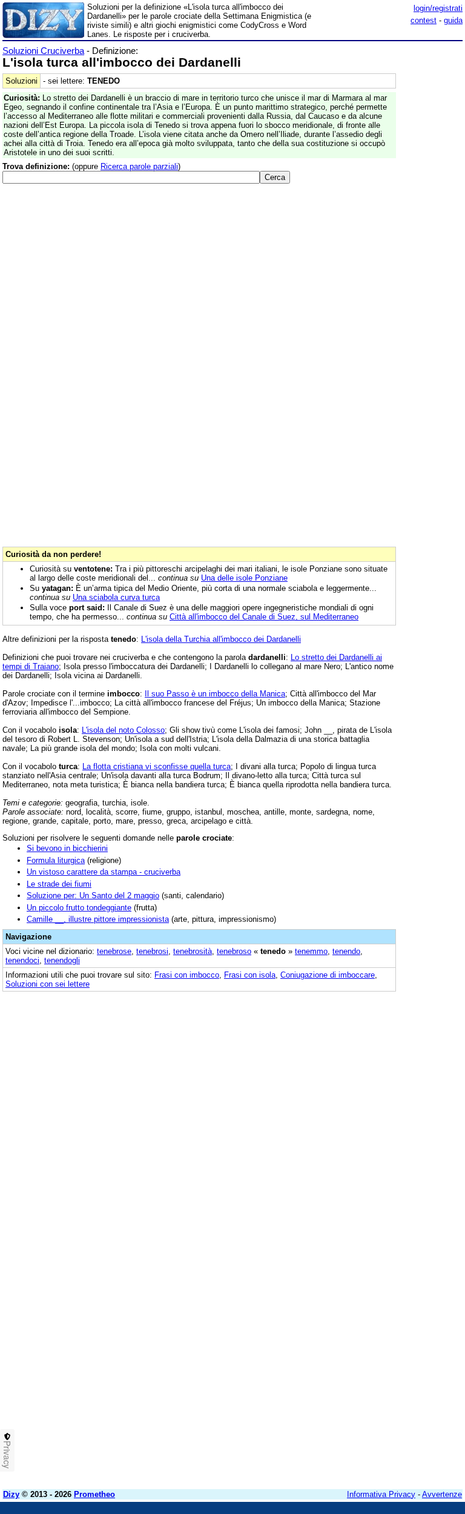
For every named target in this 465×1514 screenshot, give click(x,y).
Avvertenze (442, 1494)
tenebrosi (152, 951)
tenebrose (114, 951)
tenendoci (22, 960)
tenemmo (311, 951)
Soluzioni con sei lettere (47, 984)
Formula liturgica (56, 860)
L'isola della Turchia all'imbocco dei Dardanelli (221, 639)
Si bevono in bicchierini (67, 848)
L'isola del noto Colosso (123, 730)
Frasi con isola (249, 974)
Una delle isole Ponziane (244, 577)
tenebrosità (192, 951)
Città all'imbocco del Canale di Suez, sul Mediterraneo (264, 616)
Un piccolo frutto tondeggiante (79, 907)
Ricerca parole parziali (139, 166)
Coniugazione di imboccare (327, 974)
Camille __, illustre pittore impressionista (98, 919)
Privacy (7, 1455)
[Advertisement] (372, 1075)
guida (453, 20)
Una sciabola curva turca (116, 597)
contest (424, 20)
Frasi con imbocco (186, 974)
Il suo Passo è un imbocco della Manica (215, 693)
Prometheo (94, 1494)
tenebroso (234, 951)
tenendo (346, 951)
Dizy (11, 1494)
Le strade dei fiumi (59, 884)
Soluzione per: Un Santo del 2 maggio (93, 895)
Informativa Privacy (381, 1494)
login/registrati (438, 8)
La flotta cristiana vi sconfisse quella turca (156, 766)
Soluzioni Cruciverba (43, 50)
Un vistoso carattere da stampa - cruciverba (103, 871)
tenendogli (62, 960)
